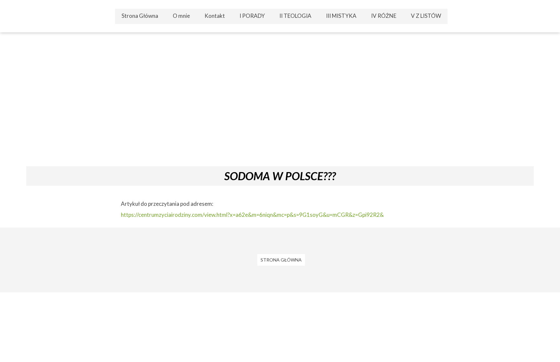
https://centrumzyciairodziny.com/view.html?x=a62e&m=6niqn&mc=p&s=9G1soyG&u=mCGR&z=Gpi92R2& (252, 214)
